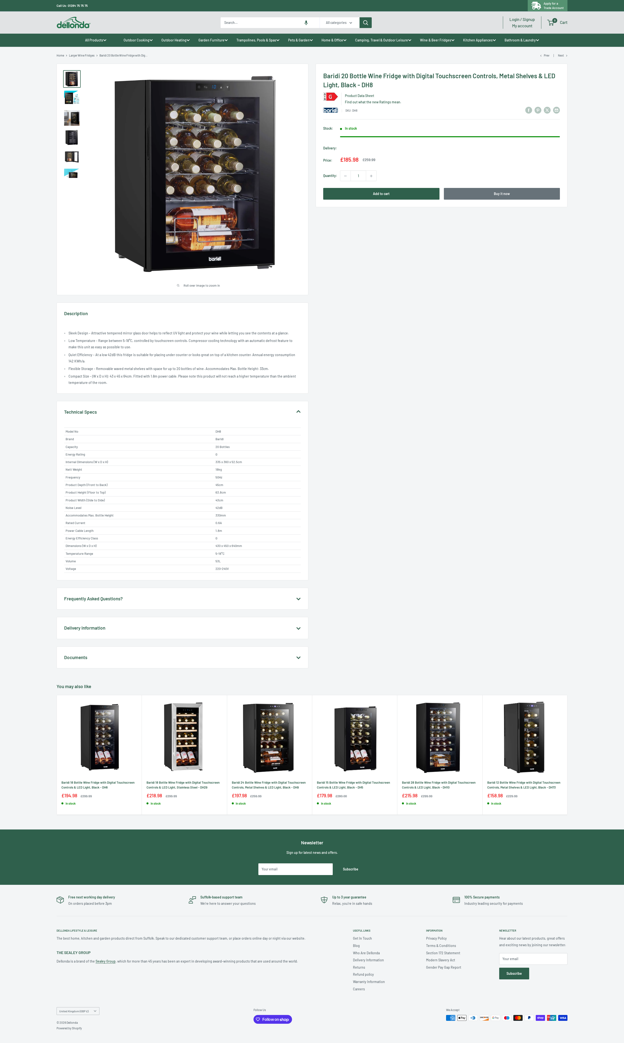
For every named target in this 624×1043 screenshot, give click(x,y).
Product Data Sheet (359, 96)
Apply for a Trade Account (554, 5)
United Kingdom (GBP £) (73, 1011)
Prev (546, 55)
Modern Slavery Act (440, 960)
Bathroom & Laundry (520, 40)
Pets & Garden (299, 40)
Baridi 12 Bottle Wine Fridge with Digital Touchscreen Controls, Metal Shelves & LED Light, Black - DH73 (523, 784)
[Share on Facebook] (528, 110)
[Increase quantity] (371, 176)
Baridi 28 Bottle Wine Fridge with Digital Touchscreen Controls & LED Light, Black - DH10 (439, 784)
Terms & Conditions (441, 946)
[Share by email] (556, 110)
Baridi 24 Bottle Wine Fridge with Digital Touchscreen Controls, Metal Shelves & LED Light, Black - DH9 (269, 784)
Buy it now (502, 194)
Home (60, 55)
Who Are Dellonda (366, 953)
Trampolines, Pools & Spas (256, 40)
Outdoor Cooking (136, 40)
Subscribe (350, 869)
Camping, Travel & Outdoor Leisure (381, 40)
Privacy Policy (436, 938)
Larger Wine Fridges (82, 55)
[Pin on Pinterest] (538, 110)
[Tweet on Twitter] (547, 110)
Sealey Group (106, 961)
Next (561, 55)
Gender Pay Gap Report (443, 967)
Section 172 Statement (443, 953)
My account (522, 22)
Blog (356, 946)
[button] (306, 22)
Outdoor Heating (173, 40)
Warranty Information (369, 982)
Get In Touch (362, 938)
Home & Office (332, 40)
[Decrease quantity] (345, 176)
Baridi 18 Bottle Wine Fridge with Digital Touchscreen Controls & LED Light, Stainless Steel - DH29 (183, 784)
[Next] (567, 755)
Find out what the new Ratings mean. (373, 102)
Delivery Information (368, 960)
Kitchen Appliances (478, 40)
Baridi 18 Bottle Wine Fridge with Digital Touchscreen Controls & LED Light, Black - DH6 (98, 784)
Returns (359, 967)
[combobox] (270, 22)
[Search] (366, 22)
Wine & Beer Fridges (435, 40)
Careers (359, 989)
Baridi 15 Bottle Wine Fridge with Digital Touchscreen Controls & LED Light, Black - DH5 (353, 784)
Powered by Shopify (69, 1028)
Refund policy (363, 974)
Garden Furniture (211, 40)
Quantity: (330, 176)
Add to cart (381, 194)
